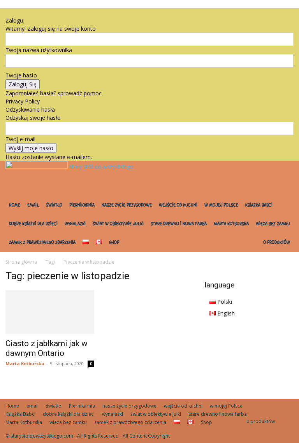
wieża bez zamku (273, 224)
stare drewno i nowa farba (179, 224)
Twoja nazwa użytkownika (38, 50)
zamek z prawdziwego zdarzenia (42, 242)
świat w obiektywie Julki (118, 224)
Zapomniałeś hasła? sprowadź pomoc (53, 93)
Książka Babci (259, 205)
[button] (24, 12)
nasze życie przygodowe (127, 205)
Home (14, 205)
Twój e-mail (20, 139)
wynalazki (75, 224)
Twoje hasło (21, 75)
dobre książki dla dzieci (33, 224)
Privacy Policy (22, 101)
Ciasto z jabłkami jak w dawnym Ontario (46, 348)
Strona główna (21, 262)
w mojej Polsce (221, 205)
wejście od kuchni (178, 205)
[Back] (34, 12)
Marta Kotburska (231, 224)
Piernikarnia (82, 205)
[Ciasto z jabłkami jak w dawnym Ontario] (49, 312)
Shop (114, 242)
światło (54, 205)
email (33, 205)
